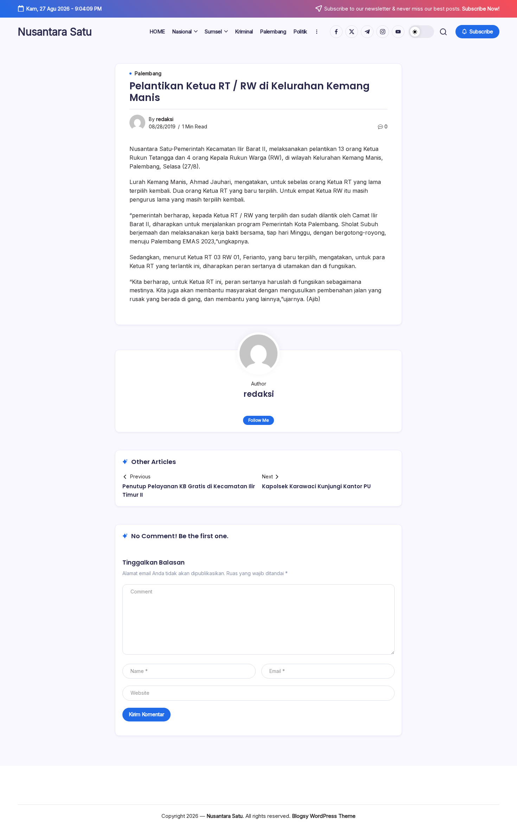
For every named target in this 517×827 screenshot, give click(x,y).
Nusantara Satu (55, 31)
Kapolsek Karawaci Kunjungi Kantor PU (316, 486)
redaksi (164, 119)
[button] (421, 31)
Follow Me (258, 420)
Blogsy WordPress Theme (324, 816)
